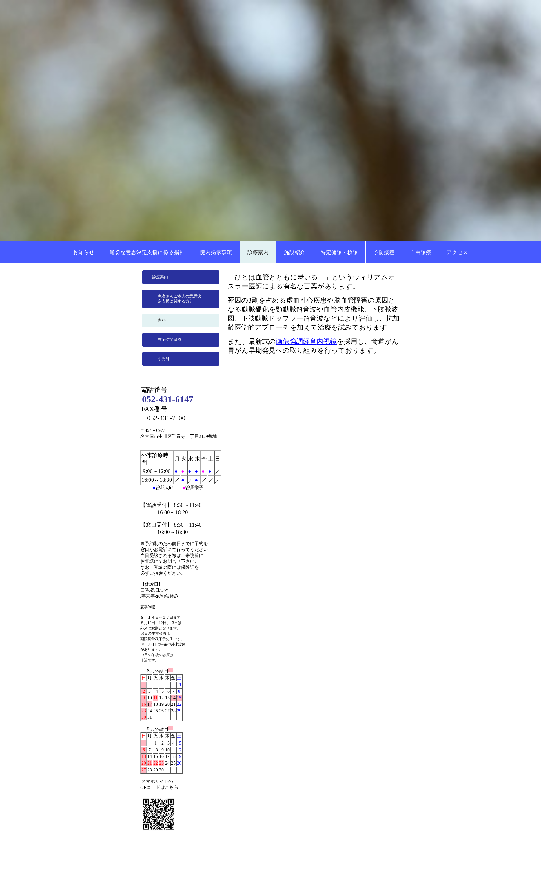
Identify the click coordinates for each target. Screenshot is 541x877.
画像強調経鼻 (296, 341)
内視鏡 (326, 341)
